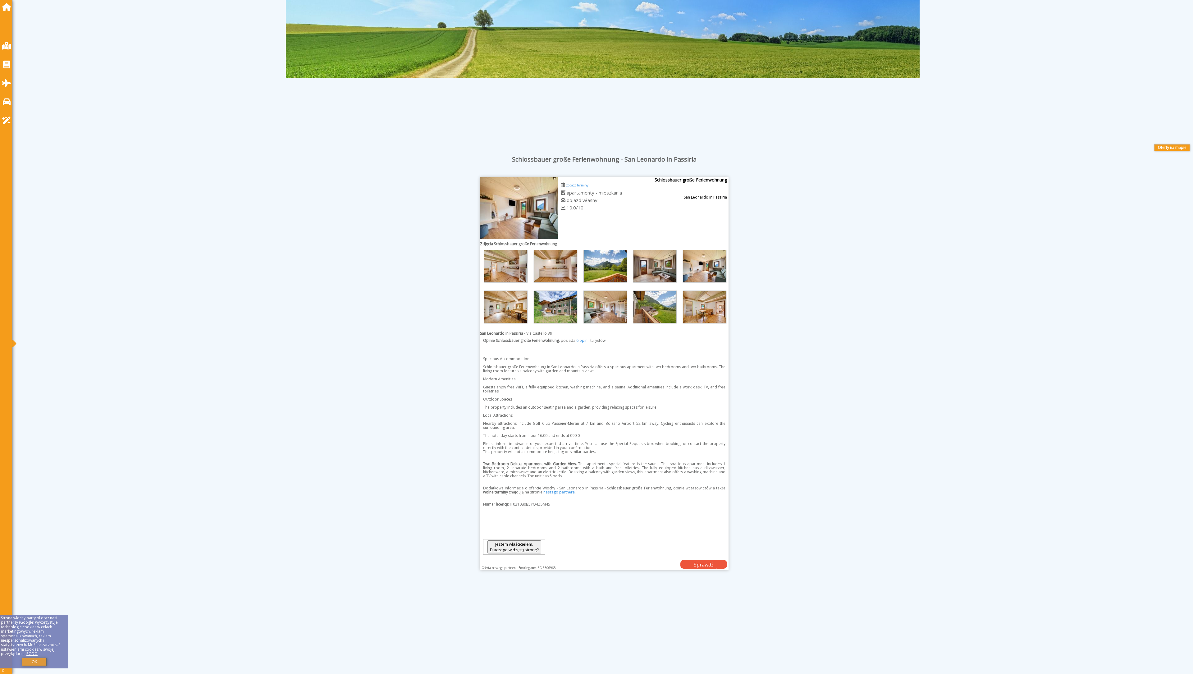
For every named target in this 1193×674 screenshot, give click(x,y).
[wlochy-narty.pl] (8, 7)
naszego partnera (559, 492)
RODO (32, 653)
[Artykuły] (8, 64)
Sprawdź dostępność (703, 565)
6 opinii (582, 340)
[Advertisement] (205, 630)
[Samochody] (8, 102)
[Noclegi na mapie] (8, 46)
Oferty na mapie (1172, 147)
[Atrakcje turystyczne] (8, 120)
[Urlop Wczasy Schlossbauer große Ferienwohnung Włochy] (506, 266)
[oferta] (563, 193)
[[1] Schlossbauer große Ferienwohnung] (519, 208)
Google (26, 622)
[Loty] (8, 83)
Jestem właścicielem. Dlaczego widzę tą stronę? (514, 546)
